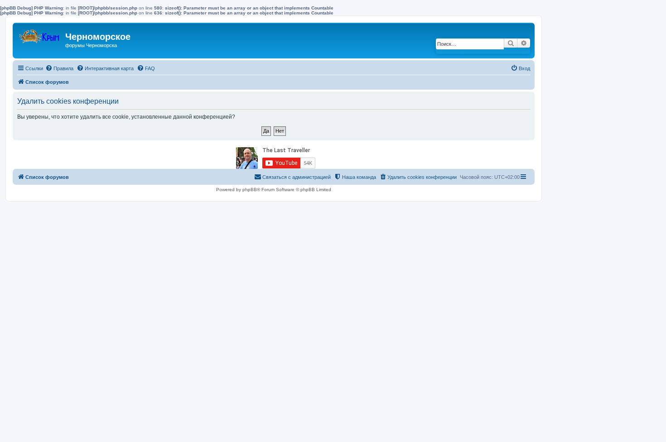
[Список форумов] (40, 34)
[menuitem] (59, 68)
